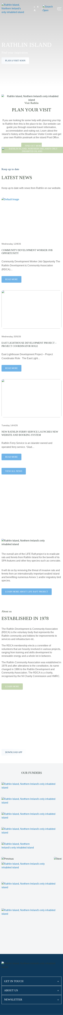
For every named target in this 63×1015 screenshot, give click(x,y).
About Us (11, 990)
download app (13, 752)
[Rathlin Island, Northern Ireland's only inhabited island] (13, 8)
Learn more (12, 686)
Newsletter (13, 999)
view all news (13, 471)
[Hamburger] (59, 8)
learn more (12, 522)
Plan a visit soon (15, 60)
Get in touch (13, 981)
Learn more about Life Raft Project (26, 592)
